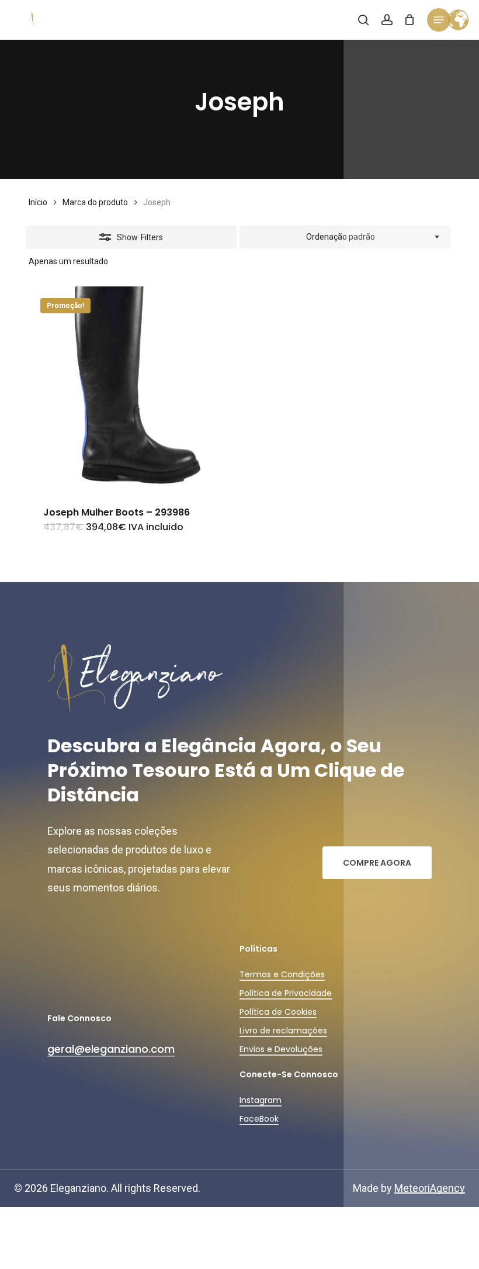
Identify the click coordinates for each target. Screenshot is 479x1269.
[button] (438, 20)
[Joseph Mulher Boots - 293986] (131, 389)
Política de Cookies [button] (278, 1012)
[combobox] (344, 237)
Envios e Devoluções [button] (280, 1049)
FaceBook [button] (259, 1119)
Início (38, 202)
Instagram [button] (260, 1100)
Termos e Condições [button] (282, 974)
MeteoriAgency (429, 1188)
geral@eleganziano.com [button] (111, 1049)
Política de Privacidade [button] (285, 993)
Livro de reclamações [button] (283, 1030)
